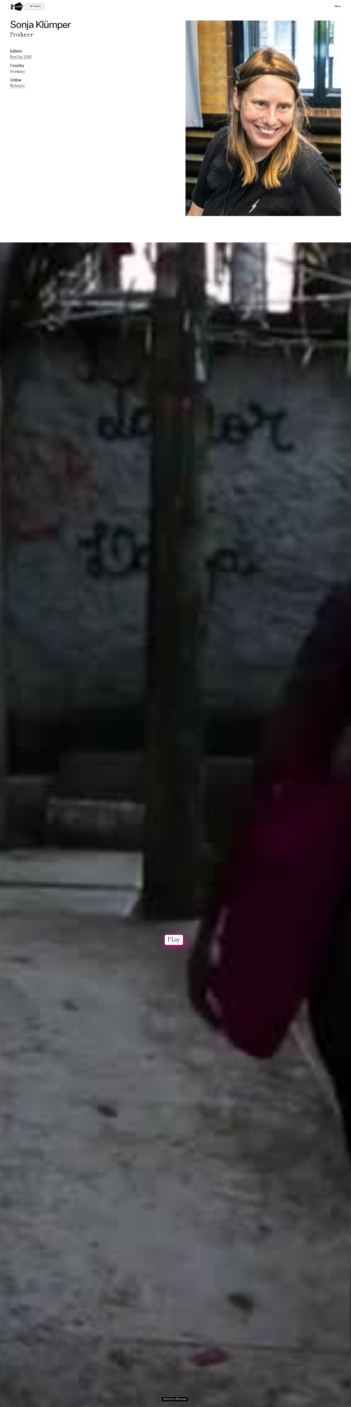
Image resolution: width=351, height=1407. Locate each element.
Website (17, 86)
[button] (338, 6)
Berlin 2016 (21, 57)
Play (174, 940)
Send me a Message (174, 1399)
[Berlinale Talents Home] (16, 6)
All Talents (35, 6)
